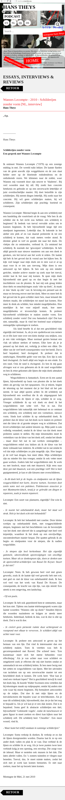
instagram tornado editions (17, 64)
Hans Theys (9, 107)
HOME (32, 60)
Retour (12, 88)
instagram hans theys (54, 34)
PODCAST (12, 16)
